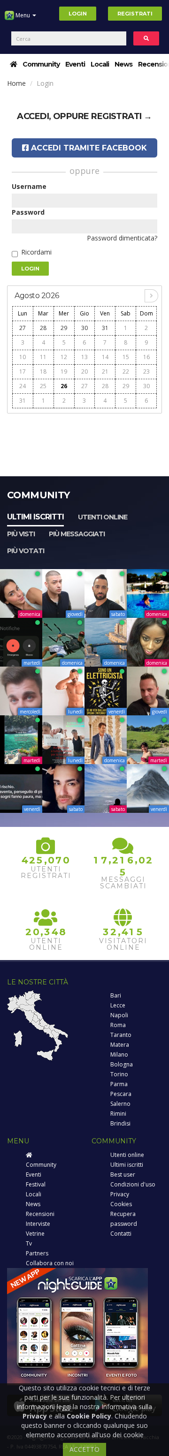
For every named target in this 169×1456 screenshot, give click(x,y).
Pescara (120, 1094)
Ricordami (36, 252)
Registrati (135, 13)
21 (105, 371)
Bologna (121, 1064)
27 (22, 328)
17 (22, 371)
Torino (119, 1074)
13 (84, 357)
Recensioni (40, 1214)
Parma (119, 1084)
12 (64, 357)
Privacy (119, 1194)
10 (22, 357)
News (123, 64)
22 (126, 371)
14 (105, 357)
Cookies (121, 1204)
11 (43, 357)
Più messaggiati (77, 534)
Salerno (120, 1104)
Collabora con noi (50, 1263)
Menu (22, 15)
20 (84, 371)
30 (84, 328)
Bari (115, 995)
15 (126, 357)
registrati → (121, 116)
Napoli (119, 1015)
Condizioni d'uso (132, 1184)
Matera (119, 1045)
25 (43, 386)
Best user (122, 1174)
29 (64, 328)
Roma (118, 1025)
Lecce (117, 1005)
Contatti (120, 1234)
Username (29, 186)
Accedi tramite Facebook (88, 147)
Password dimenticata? (122, 237)
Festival (36, 1184)
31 (105, 328)
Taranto (120, 1035)
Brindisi (120, 1123)
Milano (119, 1054)
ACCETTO (84, 1449)
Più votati (25, 551)
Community (41, 64)
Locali (100, 64)
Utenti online (102, 517)
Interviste (38, 1224)
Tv (29, 1243)
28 (43, 328)
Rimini (118, 1114)
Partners (37, 1253)
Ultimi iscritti (35, 516)
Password (28, 212)
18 (43, 371)
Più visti (21, 534)
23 (146, 371)
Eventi (75, 64)
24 (22, 386)
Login (78, 13)
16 (146, 357)
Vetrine (35, 1234)
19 (64, 371)
